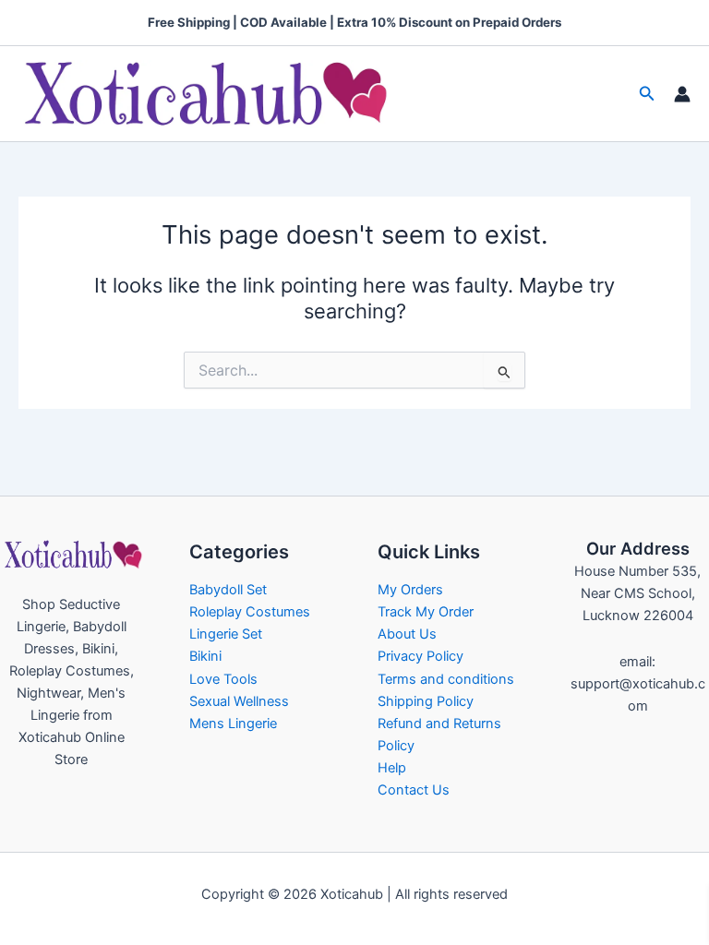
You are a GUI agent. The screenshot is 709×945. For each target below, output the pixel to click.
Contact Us (414, 790)
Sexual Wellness (239, 701)
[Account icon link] (682, 94)
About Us (407, 634)
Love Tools (223, 679)
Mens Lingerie (233, 723)
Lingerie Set (225, 634)
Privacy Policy (420, 656)
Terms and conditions (446, 679)
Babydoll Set (228, 589)
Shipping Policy (426, 701)
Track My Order (426, 612)
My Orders (410, 589)
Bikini (205, 656)
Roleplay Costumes (249, 612)
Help (392, 768)
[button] (647, 93)
